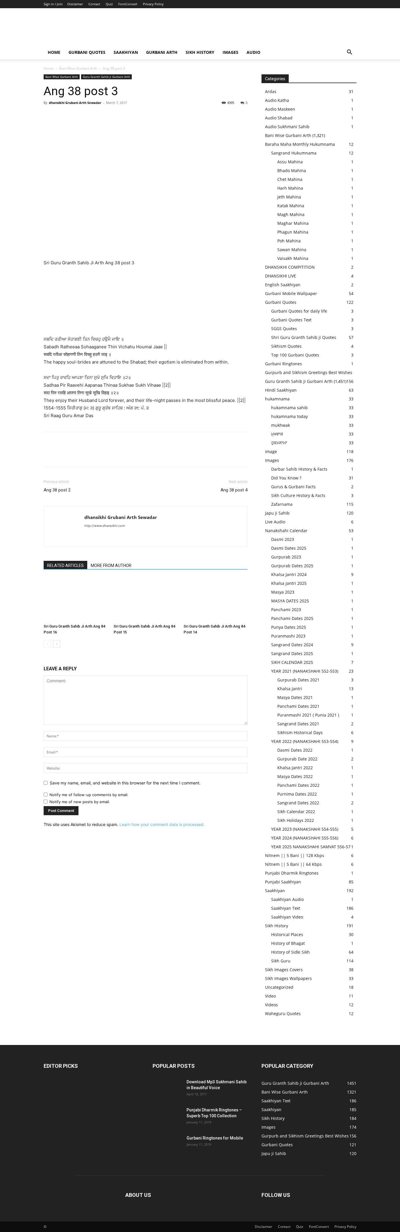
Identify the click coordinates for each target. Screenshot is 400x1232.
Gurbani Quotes (87, 52)
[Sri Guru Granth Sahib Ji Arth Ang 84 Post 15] (145, 599)
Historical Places (287, 934)
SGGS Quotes (284, 328)
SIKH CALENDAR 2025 (292, 662)
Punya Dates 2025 (288, 627)
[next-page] (56, 643)
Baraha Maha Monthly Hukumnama (300, 144)
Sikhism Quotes (286, 346)
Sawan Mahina (291, 249)
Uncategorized (279, 987)
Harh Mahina (290, 188)
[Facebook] (49, 116)
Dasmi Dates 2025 (288, 548)
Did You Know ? (286, 478)
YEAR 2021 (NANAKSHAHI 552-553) (304, 671)
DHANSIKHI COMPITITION (290, 267)
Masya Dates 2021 (295, 697)
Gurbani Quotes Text (291, 320)
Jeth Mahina (289, 197)
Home (54, 52)
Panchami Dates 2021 (298, 706)
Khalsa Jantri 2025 (289, 583)
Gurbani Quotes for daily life (299, 311)
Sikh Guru (280, 961)
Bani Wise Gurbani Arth (78, 68)
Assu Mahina (290, 162)
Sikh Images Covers (284, 969)
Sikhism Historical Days (300, 732)
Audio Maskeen (280, 109)
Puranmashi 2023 (288, 636)
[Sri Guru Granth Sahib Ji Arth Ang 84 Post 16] (75, 599)
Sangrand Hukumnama (294, 153)
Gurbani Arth (161, 52)
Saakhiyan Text (285, 908)
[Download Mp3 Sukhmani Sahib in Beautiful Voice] (167, 1089)
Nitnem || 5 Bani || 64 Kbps (293, 864)
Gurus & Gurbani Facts (293, 486)
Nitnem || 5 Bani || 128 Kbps (294, 855)
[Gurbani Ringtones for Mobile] (167, 1145)
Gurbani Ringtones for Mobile (215, 1138)
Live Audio (275, 522)
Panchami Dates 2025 (292, 618)
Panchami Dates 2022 (298, 785)
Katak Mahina (290, 205)
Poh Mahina (289, 241)
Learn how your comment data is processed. (162, 824)
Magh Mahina (291, 214)
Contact (94, 4)
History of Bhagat (288, 943)
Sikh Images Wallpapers (288, 978)
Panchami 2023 (286, 609)
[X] (63, 116)
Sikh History (276, 925)
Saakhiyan (126, 52)
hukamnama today (289, 416)
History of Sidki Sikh (290, 952)
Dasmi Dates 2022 (294, 750)
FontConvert (127, 4)
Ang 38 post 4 (233, 490)
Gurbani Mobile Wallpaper (291, 293)
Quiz (109, 4)
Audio (253, 52)
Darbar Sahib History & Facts (299, 469)
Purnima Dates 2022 (297, 794)
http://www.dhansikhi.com (104, 526)
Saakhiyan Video (287, 917)
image (271, 451)
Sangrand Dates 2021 (298, 723)
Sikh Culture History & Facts (298, 495)
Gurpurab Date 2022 (297, 759)
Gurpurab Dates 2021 (298, 680)
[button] (349, 53)
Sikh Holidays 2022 (295, 820)
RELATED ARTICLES (65, 565)
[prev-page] (47, 643)
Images (230, 52)
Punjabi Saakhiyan (283, 882)
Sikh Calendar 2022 (296, 811)
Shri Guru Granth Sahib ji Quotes (303, 337)
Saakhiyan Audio (287, 899)
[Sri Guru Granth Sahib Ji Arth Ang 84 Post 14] (215, 599)
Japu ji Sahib (277, 513)
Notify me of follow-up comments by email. (89, 794)
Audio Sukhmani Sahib (287, 126)
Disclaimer (75, 4)
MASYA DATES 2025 (290, 601)
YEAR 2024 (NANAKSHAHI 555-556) (304, 838)
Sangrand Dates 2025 (292, 653)
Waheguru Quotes (283, 1013)
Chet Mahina (289, 179)
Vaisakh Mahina (292, 258)
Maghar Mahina (293, 223)
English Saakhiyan (282, 284)
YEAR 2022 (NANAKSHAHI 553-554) (304, 741)
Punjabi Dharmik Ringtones (292, 873)
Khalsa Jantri (289, 688)
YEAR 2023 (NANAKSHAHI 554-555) (304, 829)
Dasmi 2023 (282, 539)
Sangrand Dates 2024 (292, 644)
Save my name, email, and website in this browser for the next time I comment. (125, 782)
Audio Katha (277, 100)
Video (270, 996)
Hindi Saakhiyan (281, 390)
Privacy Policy (153, 4)
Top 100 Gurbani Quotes (295, 355)
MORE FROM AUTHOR (111, 565)
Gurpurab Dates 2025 (292, 565)
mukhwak (280, 425)
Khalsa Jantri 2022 (295, 767)
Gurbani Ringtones (283, 363)
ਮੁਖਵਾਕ (277, 434)
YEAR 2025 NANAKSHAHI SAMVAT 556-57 (311, 846)
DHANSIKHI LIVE (280, 276)
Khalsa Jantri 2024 (289, 574)
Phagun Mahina (292, 232)
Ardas (270, 91)
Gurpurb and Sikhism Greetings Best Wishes (308, 372)
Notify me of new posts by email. (79, 801)
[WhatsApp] (90, 116)
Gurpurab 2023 (286, 557)
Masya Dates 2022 (295, 776)
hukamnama (277, 399)
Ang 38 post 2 (57, 490)
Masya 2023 (282, 592)
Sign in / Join (53, 4)
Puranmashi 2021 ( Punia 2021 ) (308, 715)
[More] (104, 116)
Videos (271, 1004)
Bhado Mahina (291, 170)
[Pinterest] (76, 116)
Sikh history (200, 52)
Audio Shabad (279, 118)
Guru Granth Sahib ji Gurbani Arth (106, 77)
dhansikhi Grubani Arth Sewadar (75, 102)
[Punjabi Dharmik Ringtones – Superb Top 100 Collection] (167, 1117)
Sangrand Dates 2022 (298, 803)
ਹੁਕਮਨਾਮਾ (279, 442)
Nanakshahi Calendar (286, 530)
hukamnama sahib (289, 407)
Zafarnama (282, 504)
